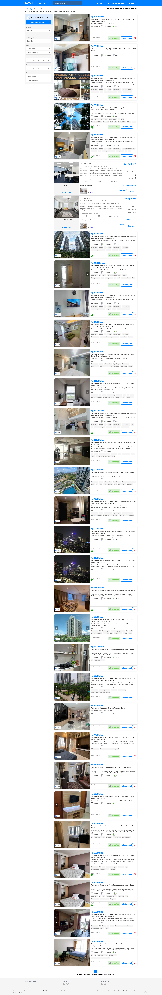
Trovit (26, 9)
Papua (32, 9)
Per (42, 9)
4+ (49, 60)
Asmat (37, 9)
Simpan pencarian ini (38, 22)
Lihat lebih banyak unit (129, 185)
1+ (33, 60)
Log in (133, 3)
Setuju (138, 992)
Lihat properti (127, 38)
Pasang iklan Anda (117, 3)
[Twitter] (67, 985)
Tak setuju (144, 991)
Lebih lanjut (29, 992)
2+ (38, 60)
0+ (28, 60)
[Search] (79, 3)
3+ (43, 60)
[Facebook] (64, 985)
